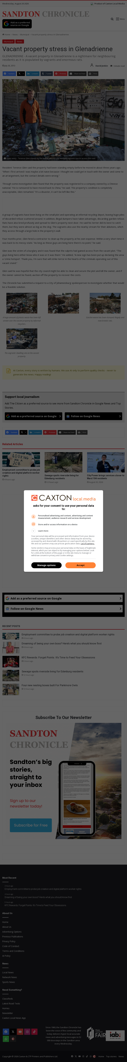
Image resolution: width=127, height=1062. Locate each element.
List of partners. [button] (87, 543)
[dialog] (63, 531)
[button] (63, 531)
